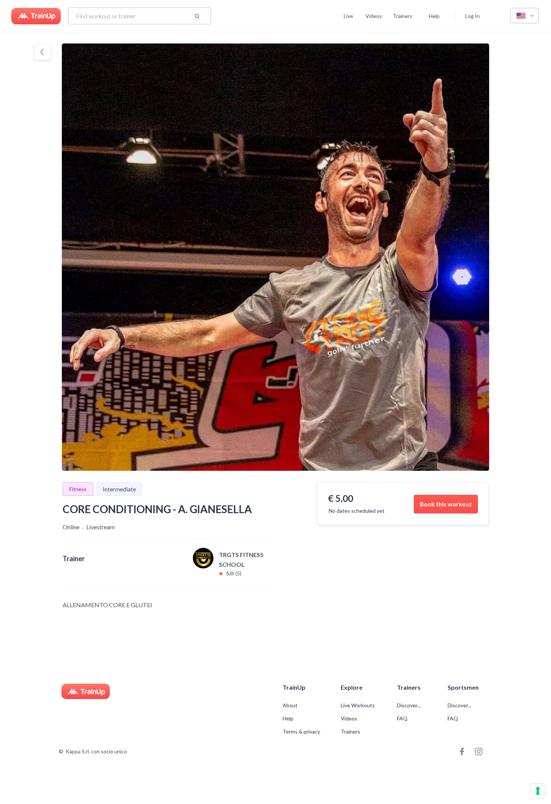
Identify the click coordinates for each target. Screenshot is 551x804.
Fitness (78, 489)
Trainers (402, 16)
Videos (373, 16)
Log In (472, 16)
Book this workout (446, 504)
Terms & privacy (301, 732)
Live (348, 16)
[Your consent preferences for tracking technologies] (538, 791)
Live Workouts (358, 705)
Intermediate (119, 489)
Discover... (409, 705)
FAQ (402, 719)
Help (434, 16)
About (290, 705)
